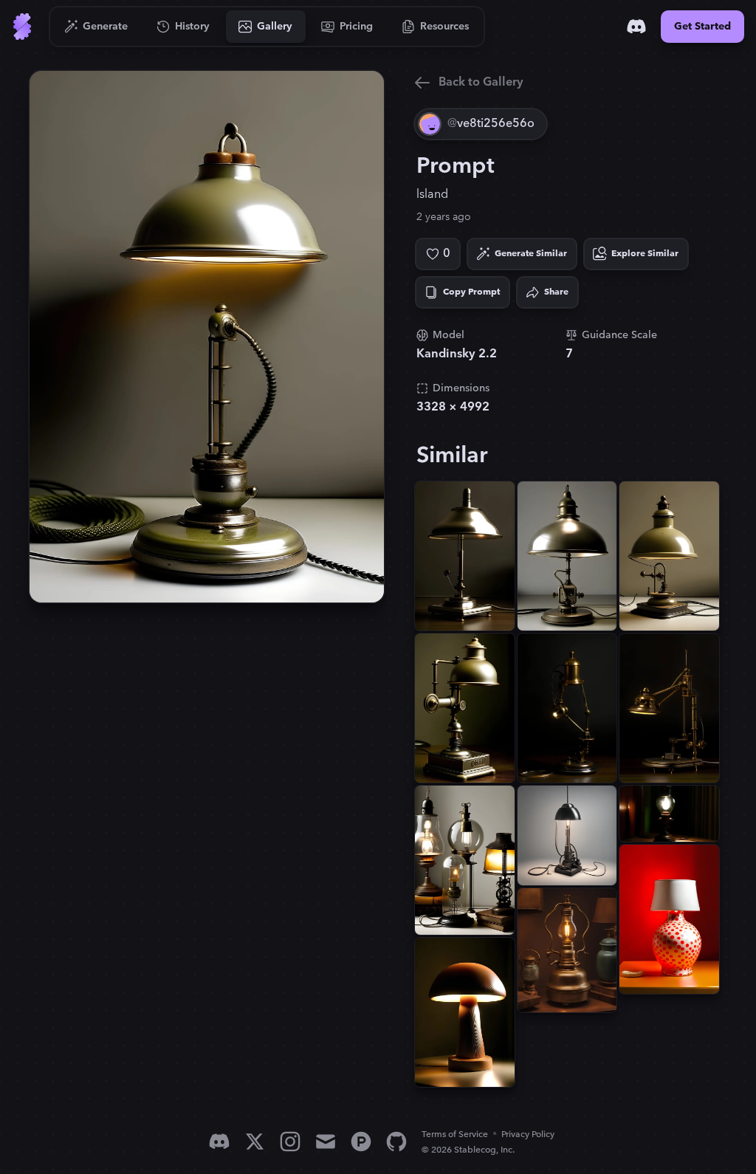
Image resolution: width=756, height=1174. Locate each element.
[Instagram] (290, 1141)
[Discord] (636, 26)
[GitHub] (396, 1141)
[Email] (325, 1141)
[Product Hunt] (361, 1141)
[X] (254, 1141)
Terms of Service (455, 1134)
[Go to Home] (22, 26)
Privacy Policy (527, 1134)
